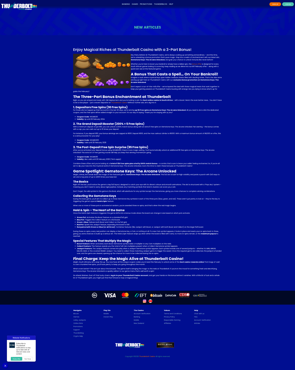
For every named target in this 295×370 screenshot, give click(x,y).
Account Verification (142, 313)
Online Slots (78, 323)
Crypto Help (78, 336)
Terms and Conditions (173, 313)
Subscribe (16, 359)
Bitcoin (76, 313)
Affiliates (167, 323)
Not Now (27, 359)
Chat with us (199, 313)
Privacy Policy (169, 317)
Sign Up (275, 4)
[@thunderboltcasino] (145, 301)
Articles (197, 323)
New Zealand (139, 323)
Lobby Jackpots (79, 320)
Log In (288, 4)
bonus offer (196, 64)
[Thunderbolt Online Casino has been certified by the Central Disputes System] (185, 295)
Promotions (146, 4)
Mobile (106, 313)
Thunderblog (160, 4)
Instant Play (108, 317)
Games (135, 4)
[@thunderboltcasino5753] (150, 301)
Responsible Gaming (172, 320)
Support (76, 330)
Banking (126, 4)
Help (171, 4)
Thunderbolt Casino (119, 102)
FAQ (195, 317)
